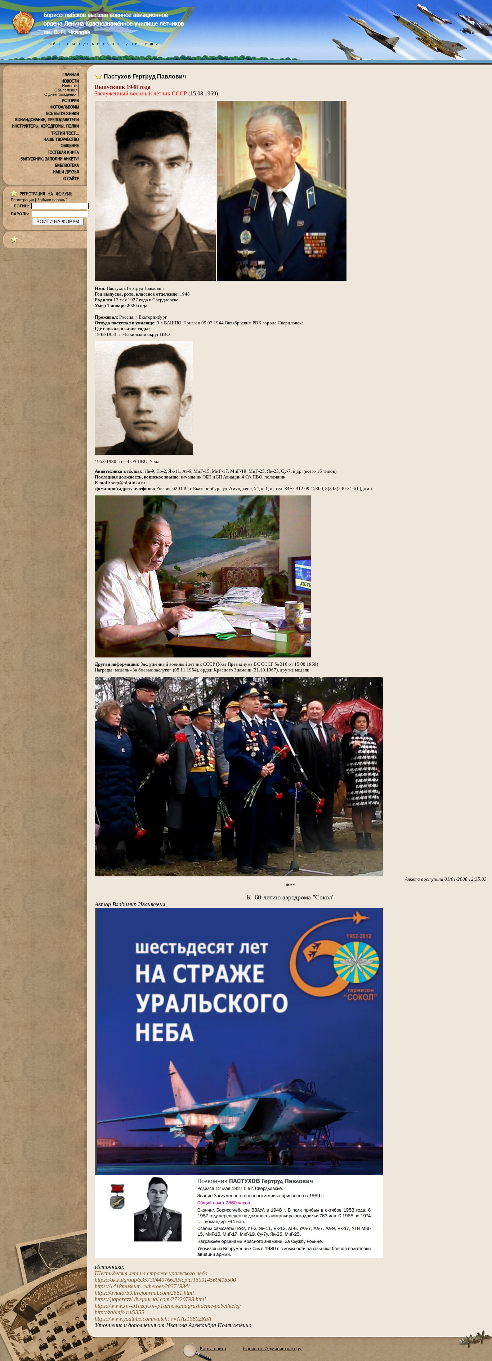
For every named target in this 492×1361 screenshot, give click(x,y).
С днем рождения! (60, 94)
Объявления (65, 90)
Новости (69, 86)
